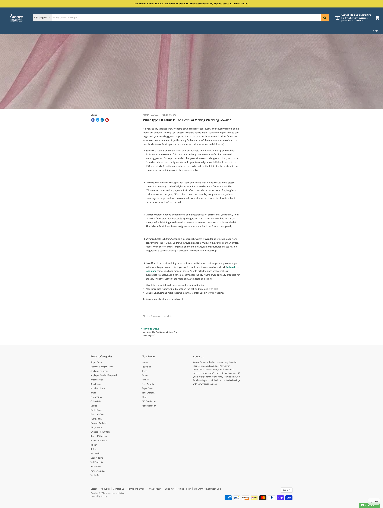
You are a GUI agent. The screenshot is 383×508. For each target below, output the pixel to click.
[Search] (325, 17)
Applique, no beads (99, 371)
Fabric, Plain (96, 418)
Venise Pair (96, 475)
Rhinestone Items (99, 440)
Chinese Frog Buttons (100, 431)
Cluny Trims (96, 397)
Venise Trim (96, 466)
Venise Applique (98, 471)
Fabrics (145, 375)
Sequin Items (97, 457)
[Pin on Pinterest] (107, 120)
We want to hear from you (207, 488)
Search (94, 488)
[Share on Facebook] (93, 120)
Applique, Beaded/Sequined (104, 375)
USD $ (285, 490)
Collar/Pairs (96, 401)
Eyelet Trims (96, 410)
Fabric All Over (97, 414)
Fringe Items (96, 427)
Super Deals (96, 362)
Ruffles (94, 449)
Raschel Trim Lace (99, 436)
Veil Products (97, 462)
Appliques (146, 366)
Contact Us (118, 488)
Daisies (94, 405)
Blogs (144, 397)
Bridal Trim (96, 384)
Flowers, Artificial (99, 423)
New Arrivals (148, 384)
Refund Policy (184, 488)
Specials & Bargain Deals (102, 366)
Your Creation (148, 392)
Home (145, 362)
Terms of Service (136, 488)
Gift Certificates (149, 401)
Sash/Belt (95, 453)
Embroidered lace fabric (161, 316)
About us (105, 488)
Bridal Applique (98, 388)
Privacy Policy (154, 488)
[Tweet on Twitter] (97, 120)
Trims (144, 371)
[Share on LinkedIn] (102, 120)
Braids (93, 392)
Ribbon (94, 444)
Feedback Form (149, 405)
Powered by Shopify (99, 496)
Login (376, 30)
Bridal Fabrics (97, 379)
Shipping (169, 488)
